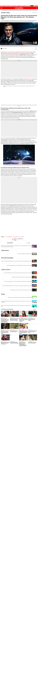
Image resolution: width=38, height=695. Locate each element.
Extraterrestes (10, 236)
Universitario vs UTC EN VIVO (6, 5)
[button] (1, 8)
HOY (0, 5)
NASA (19, 236)
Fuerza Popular (19, 5)
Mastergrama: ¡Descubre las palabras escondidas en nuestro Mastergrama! (19, 297)
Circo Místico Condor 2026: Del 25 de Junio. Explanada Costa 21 (21, 277)
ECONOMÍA (13, 10)
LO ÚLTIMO (3, 10)
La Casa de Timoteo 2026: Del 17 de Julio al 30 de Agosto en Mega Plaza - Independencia (17, 281)
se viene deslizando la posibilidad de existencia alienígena (17, 52)
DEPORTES (27, 10)
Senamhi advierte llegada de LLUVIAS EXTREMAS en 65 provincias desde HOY (19, 265)
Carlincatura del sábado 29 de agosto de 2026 (24, 253)
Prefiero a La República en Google (18, 239)
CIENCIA (23, 10)
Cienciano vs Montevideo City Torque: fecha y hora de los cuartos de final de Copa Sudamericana (16, 261)
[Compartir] (36, 48)
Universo (22, 236)
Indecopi (29, 5)
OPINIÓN (10, 10)
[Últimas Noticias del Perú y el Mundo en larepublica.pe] (19, 8)
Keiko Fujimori (14, 5)
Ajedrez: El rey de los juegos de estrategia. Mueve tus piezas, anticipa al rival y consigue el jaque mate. (16, 306)
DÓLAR (36, 10)
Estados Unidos (5, 12)
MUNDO (20, 10)
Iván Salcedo (5, 48)
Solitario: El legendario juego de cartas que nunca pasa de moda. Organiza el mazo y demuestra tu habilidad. (16, 302)
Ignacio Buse (25, 5)
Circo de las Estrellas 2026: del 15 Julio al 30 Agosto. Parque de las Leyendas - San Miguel (17, 272)
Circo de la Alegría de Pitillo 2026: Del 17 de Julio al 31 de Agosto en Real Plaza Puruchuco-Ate (16, 285)
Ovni (6, 236)
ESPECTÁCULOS (31, 10)
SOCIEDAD (17, 10)
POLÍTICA (6, 10)
